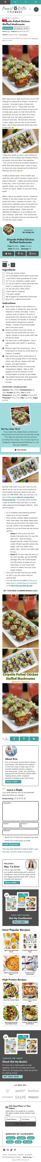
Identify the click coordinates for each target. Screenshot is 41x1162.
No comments (23, 34)
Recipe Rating (7, 799)
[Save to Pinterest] (24, 739)
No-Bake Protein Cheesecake (30, 973)
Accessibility (28, 1154)
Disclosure (21, 1154)
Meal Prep (11, 1138)
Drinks (18, 1142)
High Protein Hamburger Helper (11, 973)
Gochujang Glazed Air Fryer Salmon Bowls (11, 1023)
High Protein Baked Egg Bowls (11, 951)
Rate (27, 28)
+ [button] (12, 265)
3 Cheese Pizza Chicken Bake (30, 1000)
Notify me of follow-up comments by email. (22, 837)
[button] (25, 230)
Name (6, 824)
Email (25, 824)
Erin (8, 31)
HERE (35, 591)
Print (34, 253)
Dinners (31, 1138)
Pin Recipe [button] (18, 28)
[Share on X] (15, 2)
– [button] (4, 265)
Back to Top (27, 1157)
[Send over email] (34, 739)
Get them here (11, 1076)
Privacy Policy (12, 1154)
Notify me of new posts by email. (18, 841)
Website (7, 831)
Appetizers (15, 18)
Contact (4, 1154)
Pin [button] (22, 253)
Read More (12, 781)
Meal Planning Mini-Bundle (21, 586)
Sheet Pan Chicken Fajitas (11, 1000)
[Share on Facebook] (14, 739)
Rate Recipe (21, 450)
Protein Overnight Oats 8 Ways (29, 951)
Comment (8, 803)
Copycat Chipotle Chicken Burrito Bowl (30, 1023)
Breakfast (21, 1138)
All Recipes (27, 1142)
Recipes (8, 18)
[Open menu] (30, 9)
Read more (11, 882)
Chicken (10, 1142)
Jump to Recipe (7, 28)
